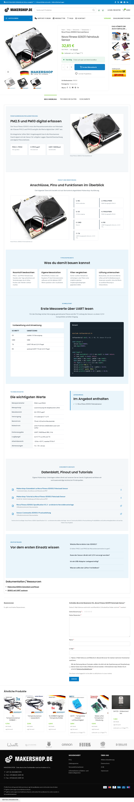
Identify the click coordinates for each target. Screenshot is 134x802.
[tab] (50, 98)
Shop (69, 30)
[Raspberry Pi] (49, 744)
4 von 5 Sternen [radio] (90, 611)
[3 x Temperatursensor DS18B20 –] (13, 704)
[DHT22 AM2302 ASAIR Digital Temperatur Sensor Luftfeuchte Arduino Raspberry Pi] (116, 36)
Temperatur (85, 30)
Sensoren (76, 30)
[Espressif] (103, 744)
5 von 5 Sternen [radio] (91, 611)
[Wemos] (13, 744)
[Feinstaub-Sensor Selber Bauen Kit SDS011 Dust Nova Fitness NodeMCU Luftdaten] (126, 36)
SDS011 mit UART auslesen (18, 590)
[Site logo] (18, 10)
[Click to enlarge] (8, 71)
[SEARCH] (93, 10)
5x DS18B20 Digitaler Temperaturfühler (56, 717)
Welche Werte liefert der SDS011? (83, 544)
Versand (75, 49)
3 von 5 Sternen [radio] (88, 611)
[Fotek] (85, 744)
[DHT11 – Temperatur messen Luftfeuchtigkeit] (78, 704)
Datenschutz (105, 763)
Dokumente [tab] (85, 99)
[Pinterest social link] (124, 2)
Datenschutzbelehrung (84, 669)
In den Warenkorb (90, 67)
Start (63, 30)
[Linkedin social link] (127, 2)
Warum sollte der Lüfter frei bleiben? (84, 568)
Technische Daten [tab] (68, 99)
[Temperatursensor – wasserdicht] (34, 704)
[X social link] (118, 2)
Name (71, 640)
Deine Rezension (75, 615)
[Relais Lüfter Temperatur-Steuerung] (99, 704)
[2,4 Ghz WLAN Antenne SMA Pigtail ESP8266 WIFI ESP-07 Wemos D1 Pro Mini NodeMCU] (116, 46)
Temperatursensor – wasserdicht (35, 717)
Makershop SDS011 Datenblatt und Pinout (23, 587)
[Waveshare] (31, 744)
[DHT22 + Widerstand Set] (121, 702)
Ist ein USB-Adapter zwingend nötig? (84, 561)
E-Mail (71, 649)
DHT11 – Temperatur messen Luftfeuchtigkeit (77, 718)
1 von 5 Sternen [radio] (85, 611)
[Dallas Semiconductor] (121, 744)
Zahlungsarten (73, 763)
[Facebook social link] (115, 2)
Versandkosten (35, 787)
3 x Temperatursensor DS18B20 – (13, 718)
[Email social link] (121, 2)
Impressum (104, 771)
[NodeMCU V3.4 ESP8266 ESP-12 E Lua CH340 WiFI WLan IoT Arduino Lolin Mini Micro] (116, 56)
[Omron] (67, 744)
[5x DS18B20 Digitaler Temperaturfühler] (56, 704)
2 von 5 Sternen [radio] (86, 611)
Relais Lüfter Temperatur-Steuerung (99, 718)
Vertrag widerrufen (10, 800)
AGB (102, 767)
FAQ (70, 760)
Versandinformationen (76, 767)
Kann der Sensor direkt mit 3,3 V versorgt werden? (90, 555)
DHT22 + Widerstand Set (120, 712)
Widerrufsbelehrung (107, 760)
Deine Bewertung (75, 611)
